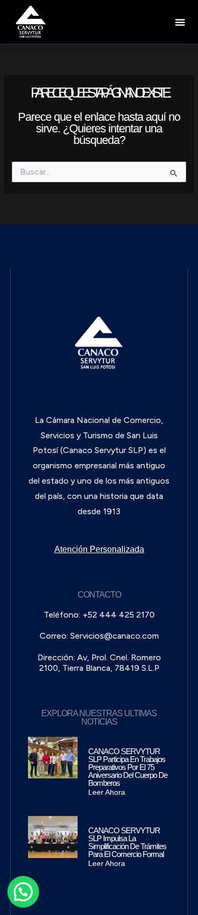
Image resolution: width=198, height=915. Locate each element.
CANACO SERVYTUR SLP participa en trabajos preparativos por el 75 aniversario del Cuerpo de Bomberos (127, 767)
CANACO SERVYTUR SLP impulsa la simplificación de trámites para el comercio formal (127, 842)
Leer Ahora (106, 792)
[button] (180, 22)
